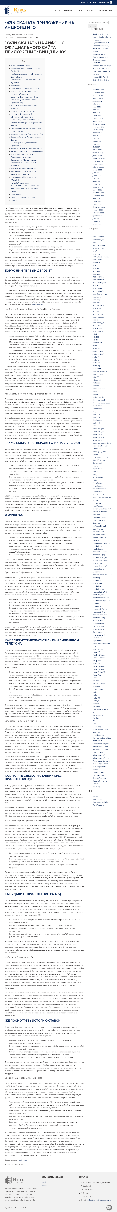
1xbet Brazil (97, 285)
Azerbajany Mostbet (100, 371)
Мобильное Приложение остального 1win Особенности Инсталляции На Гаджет (25, 188)
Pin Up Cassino (98, 669)
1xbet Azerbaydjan (99, 282)
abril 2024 (96, 112)
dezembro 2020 (99, 207)
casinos (95, 454)
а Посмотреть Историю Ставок (23, 117)
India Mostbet (97, 506)
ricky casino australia (100, 709)
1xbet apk (96, 268)
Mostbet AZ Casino (100, 552)
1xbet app (96, 271)
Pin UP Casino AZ (99, 666)
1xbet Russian (97, 328)
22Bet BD (96, 337)
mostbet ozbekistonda (101, 598)
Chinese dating (98, 463)
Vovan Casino (98, 752)
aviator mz (96, 363)
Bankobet (96, 383)
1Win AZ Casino (98, 237)
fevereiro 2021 (98, 204)
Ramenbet (96, 706)
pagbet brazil (97, 641)
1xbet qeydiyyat (98, 323)
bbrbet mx (96, 391)
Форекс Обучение (100, 781)
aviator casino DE (99, 351)
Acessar (95, 796)
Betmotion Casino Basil (101, 403)
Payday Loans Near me (101, 643)
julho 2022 (96, 173)
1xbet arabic (97, 274)
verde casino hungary (101, 744)
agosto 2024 (97, 101)
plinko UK (96, 698)
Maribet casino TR (99, 537)
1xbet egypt (97, 297)
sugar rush (96, 732)
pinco (95, 678)
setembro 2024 (98, 98)
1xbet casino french (100, 291)
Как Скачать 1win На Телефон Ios (23, 169)
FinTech (95, 480)
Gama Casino (97, 492)
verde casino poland (100, 747)
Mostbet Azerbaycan (100, 560)
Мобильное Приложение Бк (21, 114)
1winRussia (23, 1160)
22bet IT (96, 340)
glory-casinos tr (98, 494)
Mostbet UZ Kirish (99, 612)
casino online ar (98, 437)
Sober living (97, 727)
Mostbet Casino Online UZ (102, 575)
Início (57, 10)
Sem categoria (98, 715)
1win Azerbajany (98, 240)
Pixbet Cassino (98, 689)
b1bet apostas (98, 374)
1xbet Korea (97, 308)
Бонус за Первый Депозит (21, 65)
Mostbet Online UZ (100, 592)
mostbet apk (97, 546)
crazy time (96, 466)
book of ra (96, 414)
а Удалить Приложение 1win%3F (23, 111)
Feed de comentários (100, 802)
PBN (94, 646)
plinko (95, 692)
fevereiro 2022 (98, 187)
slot (94, 721)
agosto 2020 (97, 216)
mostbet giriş (97, 578)
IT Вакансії (96, 515)
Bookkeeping (97, 420)
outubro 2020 (98, 210)
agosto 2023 (97, 135)
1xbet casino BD (98, 288)
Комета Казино (98, 772)
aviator (95, 346)
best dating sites (99, 397)
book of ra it (97, 417)
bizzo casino (97, 409)
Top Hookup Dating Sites (102, 738)
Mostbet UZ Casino (100, 609)
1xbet (94, 265)
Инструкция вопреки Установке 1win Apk (27, 134)
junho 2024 (97, 107)
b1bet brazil (97, 380)
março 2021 (97, 201)
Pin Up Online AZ (99, 672)
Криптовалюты (98, 775)
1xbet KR (96, 311)
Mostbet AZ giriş (99, 555)
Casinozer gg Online (100, 457)
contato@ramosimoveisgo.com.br (99, 1200)
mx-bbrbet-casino (99, 626)
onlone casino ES (99, 635)
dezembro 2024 (99, 90)
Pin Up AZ (96, 652)
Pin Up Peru (97, 675)
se (93, 712)
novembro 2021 (98, 196)
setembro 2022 (98, 167)
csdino (95, 472)
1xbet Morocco (98, 317)
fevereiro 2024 (98, 118)
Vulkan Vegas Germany (101, 761)
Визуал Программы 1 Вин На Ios (23, 197)
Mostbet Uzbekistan (100, 615)
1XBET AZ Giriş (98, 277)
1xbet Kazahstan (98, 305)
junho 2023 (97, 141)
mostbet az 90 (98, 549)
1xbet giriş (96, 300)
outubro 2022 (98, 164)
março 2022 (97, 184)
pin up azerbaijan (99, 658)
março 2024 (97, 115)
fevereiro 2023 (98, 153)
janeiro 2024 (97, 121)
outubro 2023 (98, 130)
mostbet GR (97, 580)
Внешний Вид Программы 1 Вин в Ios (25, 120)
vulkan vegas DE (99, 755)
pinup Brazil (97, 686)
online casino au (99, 629)
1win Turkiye (97, 260)
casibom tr (96, 423)
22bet (95, 334)
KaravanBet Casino (99, 517)
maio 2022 (96, 178)
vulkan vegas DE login (101, 758)
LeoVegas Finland (99, 526)
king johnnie (97, 523)
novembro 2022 (99, 161)
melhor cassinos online (101, 543)
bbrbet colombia (99, 388)
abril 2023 (96, 147)
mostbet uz (97, 606)
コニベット (97, 787)
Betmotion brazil (99, 400)
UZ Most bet (97, 741)
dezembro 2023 (99, 124)
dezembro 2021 (98, 193)
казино (95, 769)
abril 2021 (96, 198)
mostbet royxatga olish (101, 600)
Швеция (95, 784)
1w (93, 234)
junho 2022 (97, 175)
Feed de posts (98, 799)
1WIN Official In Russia (101, 257)
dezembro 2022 (99, 158)
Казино (14, 200)
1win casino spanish (100, 248)
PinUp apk (96, 681)
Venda (79, 10)
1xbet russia (97, 325)
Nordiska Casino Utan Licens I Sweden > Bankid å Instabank (102, 37)
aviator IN (96, 357)
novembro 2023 (99, 127)
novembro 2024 (99, 92)
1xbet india (96, 303)
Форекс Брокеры (99, 778)
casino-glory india (99, 452)
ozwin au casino (98, 638)
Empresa (68, 10)
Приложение (16, 194)
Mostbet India (97, 583)
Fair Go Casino (98, 477)
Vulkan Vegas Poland (100, 764)
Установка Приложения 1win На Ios (24, 97)
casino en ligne (98, 429)
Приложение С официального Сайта (25, 88)
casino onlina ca (98, 434)
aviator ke (96, 360)
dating (95, 474)
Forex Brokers (98, 483)
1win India (96, 254)
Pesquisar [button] (92, 26)
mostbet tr (96, 603)
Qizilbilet (96, 704)
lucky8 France (98, 529)
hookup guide (98, 503)
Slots (94, 724)
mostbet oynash (99, 595)
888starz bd (97, 343)
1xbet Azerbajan (98, 280)
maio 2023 (96, 144)
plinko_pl (96, 701)
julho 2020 (97, 218)
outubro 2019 (97, 224)
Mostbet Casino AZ (100, 566)
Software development (101, 729)
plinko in (96, 695)
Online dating (97, 632)
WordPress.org (98, 805)
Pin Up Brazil (97, 661)
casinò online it (98, 440)
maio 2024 (96, 110)
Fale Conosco (105, 10)
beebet (95, 394)
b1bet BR (96, 377)
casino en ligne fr (99, 431)
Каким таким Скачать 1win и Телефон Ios (26, 148)
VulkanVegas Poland (100, 767)
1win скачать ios (38, 305)
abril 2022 (96, 181)
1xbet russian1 (98, 331)
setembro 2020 (98, 213)
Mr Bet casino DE (99, 621)
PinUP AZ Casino (99, 684)
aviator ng (96, 366)
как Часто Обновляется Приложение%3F (27, 151)
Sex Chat (96, 718)
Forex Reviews (98, 486)
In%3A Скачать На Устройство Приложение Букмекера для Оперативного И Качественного (23, 157)
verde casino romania (100, 749)
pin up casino (97, 663)
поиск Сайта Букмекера (20, 183)
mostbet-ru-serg (99, 618)
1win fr (95, 251)
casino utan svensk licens (102, 443)
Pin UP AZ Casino (99, 655)
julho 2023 (96, 138)
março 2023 (97, 150)
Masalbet (96, 540)
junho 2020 (97, 221)
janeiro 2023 (97, 155)
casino (95, 426)
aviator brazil (97, 348)
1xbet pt (95, 320)
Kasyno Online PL (99, 520)
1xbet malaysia (98, 314)
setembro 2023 (98, 133)
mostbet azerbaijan (100, 557)
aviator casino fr (98, 354)
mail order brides (99, 535)
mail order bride (99, 532)
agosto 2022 (97, 170)
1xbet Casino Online (100, 294)
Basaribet (96, 386)
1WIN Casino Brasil (99, 245)
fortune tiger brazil (99, 489)
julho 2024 (96, 104)
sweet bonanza (98, 735)
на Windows (15, 85)
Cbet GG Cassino (99, 460)
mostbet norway (99, 589)
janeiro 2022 (97, 190)
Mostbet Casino (98, 563)
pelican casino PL (99, 649)
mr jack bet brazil (99, 623)
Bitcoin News (97, 406)
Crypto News (97, 469)
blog (94, 411)
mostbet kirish (98, 586)
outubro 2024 (98, 95)
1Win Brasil (97, 242)
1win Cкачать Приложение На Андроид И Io (39, 25)
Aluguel (90, 10)
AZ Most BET (97, 368)
